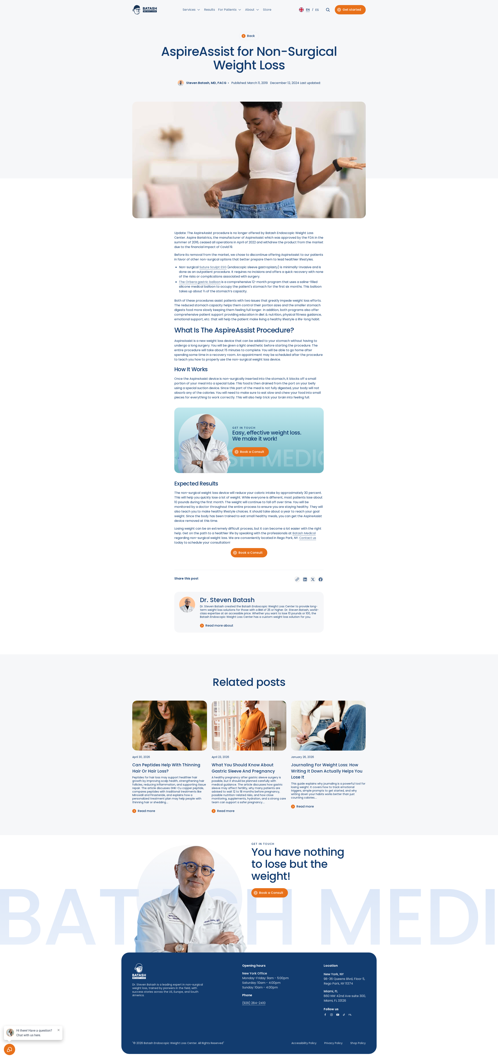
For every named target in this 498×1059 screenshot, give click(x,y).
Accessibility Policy (304, 1043)
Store (267, 9)
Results (209, 9)
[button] (192, 9)
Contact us (307, 538)
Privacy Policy (333, 1043)
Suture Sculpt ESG (213, 267)
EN (308, 9)
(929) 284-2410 (254, 1003)
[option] (317, 10)
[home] (144, 9)
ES (317, 10)
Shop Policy (358, 1043)
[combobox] (305, 9)
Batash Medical (304, 533)
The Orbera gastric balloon (200, 282)
